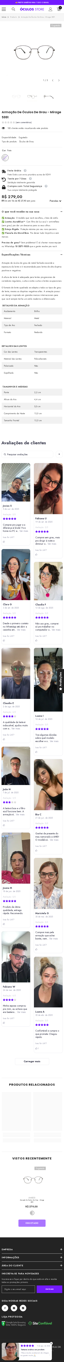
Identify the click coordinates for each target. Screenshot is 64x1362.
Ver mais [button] (23, 531)
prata (32, 1213)
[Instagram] (14, 1308)
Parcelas (54, 201)
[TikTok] (23, 1308)
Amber (32, 1197)
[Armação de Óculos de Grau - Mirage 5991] (32, 1180)
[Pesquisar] (13, 9)
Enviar (49, 1289)
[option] (32, 53)
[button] (53, 80)
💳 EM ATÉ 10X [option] (32, 2)
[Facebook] (5, 1308)
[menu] (4, 9)
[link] (16, 1136)
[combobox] (59, 454)
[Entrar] (50, 9)
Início (4, 17)
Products (13, 17)
